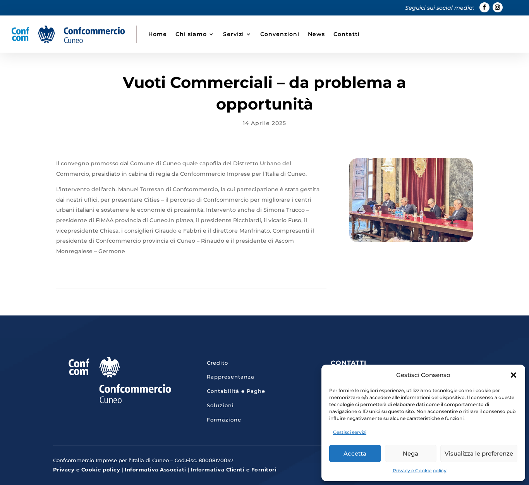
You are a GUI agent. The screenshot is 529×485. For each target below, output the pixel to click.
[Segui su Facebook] (484, 7)
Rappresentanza (230, 377)
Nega (410, 453)
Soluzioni (220, 405)
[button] (513, 375)
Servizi (233, 34)
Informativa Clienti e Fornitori (234, 469)
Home (157, 34)
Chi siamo (191, 34)
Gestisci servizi (349, 432)
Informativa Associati (155, 469)
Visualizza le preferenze (479, 453)
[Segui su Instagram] (498, 7)
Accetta (355, 453)
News (316, 34)
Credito (217, 363)
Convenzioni (279, 34)
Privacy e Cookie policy (420, 470)
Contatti (346, 34)
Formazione (224, 419)
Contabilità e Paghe (236, 391)
